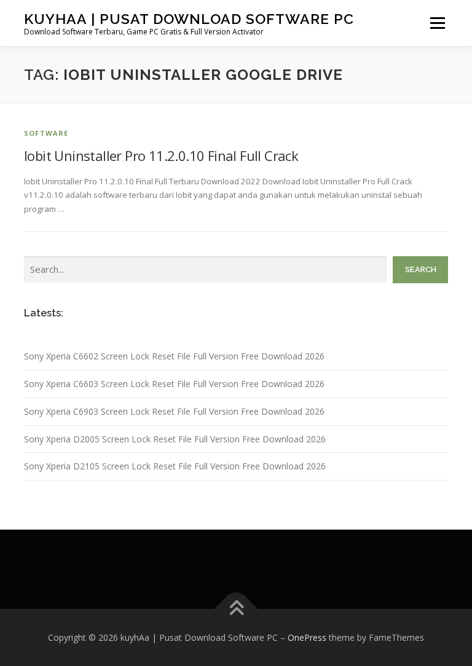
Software (46, 133)
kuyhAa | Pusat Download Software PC (189, 18)
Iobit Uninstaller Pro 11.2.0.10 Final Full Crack (161, 155)
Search (420, 269)
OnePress (307, 637)
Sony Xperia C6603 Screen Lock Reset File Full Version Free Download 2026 (174, 384)
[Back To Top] (236, 608)
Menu (437, 22)
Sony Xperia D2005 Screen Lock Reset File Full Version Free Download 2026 (175, 439)
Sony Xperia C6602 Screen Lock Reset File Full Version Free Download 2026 (174, 356)
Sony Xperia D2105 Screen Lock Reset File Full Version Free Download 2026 (175, 466)
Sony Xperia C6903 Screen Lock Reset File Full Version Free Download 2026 (174, 411)
